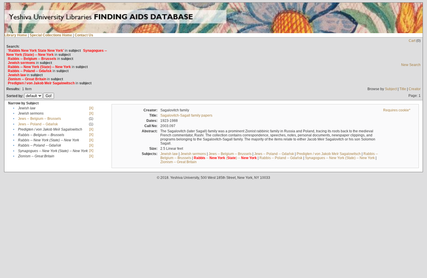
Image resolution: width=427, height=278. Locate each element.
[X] (91, 108)
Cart (412, 41)
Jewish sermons (193, 154)
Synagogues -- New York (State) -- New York (340, 158)
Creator (415, 89)
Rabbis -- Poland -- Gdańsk (280, 158)
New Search (411, 65)
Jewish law (169, 154)
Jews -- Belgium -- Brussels (39, 119)
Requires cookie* (396, 110)
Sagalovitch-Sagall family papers (186, 115)
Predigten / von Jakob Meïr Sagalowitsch (329, 154)
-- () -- (225, 158)
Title (402, 89)
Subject (391, 89)
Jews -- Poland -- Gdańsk (38, 124)
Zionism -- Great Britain (178, 162)
